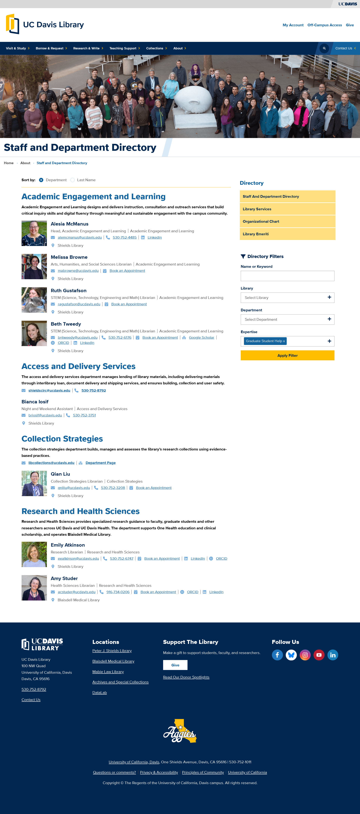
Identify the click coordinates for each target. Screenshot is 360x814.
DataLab (99, 692)
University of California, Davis (134, 762)
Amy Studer (64, 578)
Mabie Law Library (108, 671)
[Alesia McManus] (34, 233)
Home (9, 162)
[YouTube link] (319, 655)
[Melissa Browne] (34, 266)
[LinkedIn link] (332, 655)
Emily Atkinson (68, 544)
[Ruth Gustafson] (34, 300)
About (25, 162)
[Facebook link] (277, 655)
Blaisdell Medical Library (113, 661)
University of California (247, 772)
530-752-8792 (34, 689)
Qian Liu (60, 474)
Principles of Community (203, 772)
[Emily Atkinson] (34, 554)
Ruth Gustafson (69, 290)
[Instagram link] (305, 655)
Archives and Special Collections (120, 682)
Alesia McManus (69, 223)
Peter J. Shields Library (112, 650)
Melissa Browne (69, 257)
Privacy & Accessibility (159, 772)
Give (175, 665)
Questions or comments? (114, 772)
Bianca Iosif (35, 401)
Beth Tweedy (66, 323)
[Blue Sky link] (291, 655)
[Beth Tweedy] (34, 333)
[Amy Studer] (34, 588)
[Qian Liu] (34, 483)
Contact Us (31, 699)
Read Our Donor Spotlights (186, 677)
